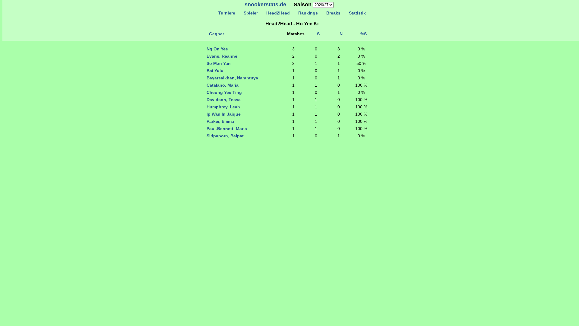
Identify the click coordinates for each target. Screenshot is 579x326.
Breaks (333, 13)
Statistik (357, 13)
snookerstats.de (265, 5)
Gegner (216, 33)
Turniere (227, 13)
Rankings (308, 13)
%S (363, 33)
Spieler (250, 13)
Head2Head (278, 13)
